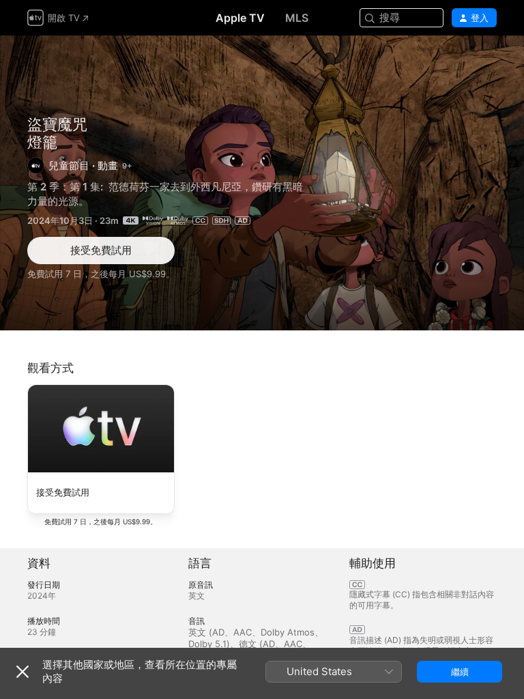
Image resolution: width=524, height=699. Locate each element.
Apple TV (240, 18)
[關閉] (22, 672)
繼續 (460, 671)
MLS (296, 18)
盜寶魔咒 (57, 124)
